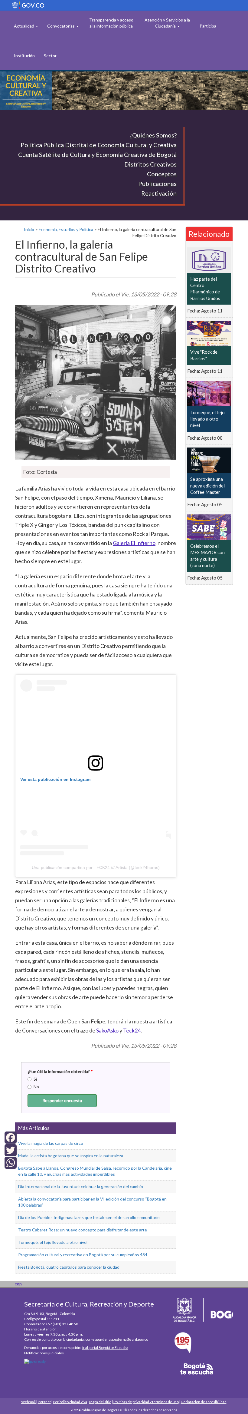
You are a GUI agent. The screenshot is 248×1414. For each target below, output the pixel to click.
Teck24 (132, 1030)
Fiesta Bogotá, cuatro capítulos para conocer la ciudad (68, 1267)
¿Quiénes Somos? (153, 135)
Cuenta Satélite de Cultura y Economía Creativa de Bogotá (97, 154)
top (18, 1283)
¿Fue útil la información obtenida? (60, 1071)
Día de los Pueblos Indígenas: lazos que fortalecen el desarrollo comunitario (89, 1217)
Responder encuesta (62, 1100)
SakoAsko (107, 1030)
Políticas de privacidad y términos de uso (146, 1401)
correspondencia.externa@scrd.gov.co (116, 1339)
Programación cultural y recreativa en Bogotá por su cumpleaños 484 (82, 1254)
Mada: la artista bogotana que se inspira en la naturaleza (70, 1155)
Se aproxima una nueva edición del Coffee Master (207, 485)
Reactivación (159, 193)
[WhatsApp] (11, 1162)
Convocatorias (61, 25)
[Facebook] (11, 1137)
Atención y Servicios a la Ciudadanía (167, 22)
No (36, 1086)
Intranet (44, 1401)
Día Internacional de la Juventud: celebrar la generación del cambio (80, 1186)
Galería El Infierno (134, 543)
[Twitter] (11, 1149)
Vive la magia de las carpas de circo (50, 1143)
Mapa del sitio (100, 1401)
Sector (50, 55)
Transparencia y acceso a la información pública (111, 22)
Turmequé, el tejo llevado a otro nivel (52, 1242)
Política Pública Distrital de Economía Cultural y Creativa (99, 144)
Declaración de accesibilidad (204, 1401)
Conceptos (162, 173)
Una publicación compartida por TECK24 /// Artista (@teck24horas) (96, 867)
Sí (35, 1079)
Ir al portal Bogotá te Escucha (105, 1347)
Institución (24, 55)
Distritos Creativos (150, 164)
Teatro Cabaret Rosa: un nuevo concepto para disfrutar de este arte (82, 1229)
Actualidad (24, 25)
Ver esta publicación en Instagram (55, 779)
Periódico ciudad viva (70, 1401)
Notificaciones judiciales (44, 1353)
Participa (208, 25)
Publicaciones (157, 183)
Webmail (28, 1401)
